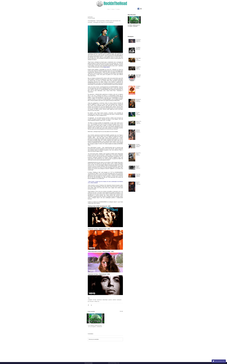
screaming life (119, 299)
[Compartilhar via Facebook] (88, 305)
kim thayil (94, 299)
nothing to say (96, 301)
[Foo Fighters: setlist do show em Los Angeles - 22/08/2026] (95, 318)
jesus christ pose (91, 301)
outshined (114, 299)
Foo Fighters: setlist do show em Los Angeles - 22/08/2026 (95, 326)
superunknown (99, 299)
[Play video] (105, 217)
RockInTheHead (115, 3)
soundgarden (90, 299)
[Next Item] (138, 20)
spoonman (110, 299)
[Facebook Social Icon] (138, 9)
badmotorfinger (105, 299)
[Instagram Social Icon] (141, 9)
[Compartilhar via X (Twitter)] (91, 305)
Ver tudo (121, 311)
